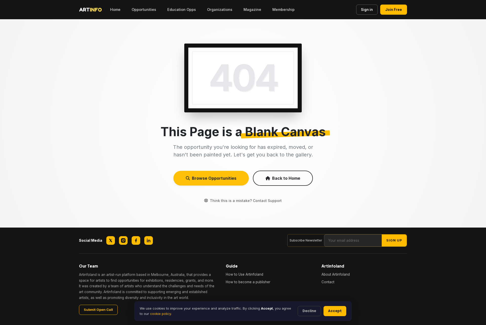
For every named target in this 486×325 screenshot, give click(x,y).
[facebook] (136, 240)
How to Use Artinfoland (244, 274)
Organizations (219, 9)
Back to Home (286, 178)
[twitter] (110, 240)
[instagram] (123, 240)
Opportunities (144, 9)
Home (115, 9)
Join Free (393, 10)
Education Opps (181, 9)
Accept (335, 311)
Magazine (252, 9)
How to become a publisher (248, 282)
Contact (327, 282)
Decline (309, 311)
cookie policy (160, 314)
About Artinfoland (335, 274)
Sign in (367, 10)
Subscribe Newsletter (306, 240)
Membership (283, 9)
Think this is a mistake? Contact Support (246, 200)
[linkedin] (148, 240)
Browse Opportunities (214, 178)
